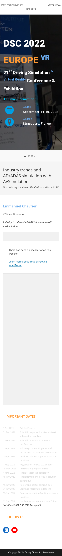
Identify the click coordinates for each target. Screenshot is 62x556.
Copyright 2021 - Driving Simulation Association (31, 552)
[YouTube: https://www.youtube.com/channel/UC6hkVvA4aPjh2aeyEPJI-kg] (14, 530)
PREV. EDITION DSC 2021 (13, 5)
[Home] (4, 187)
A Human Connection (18, 99)
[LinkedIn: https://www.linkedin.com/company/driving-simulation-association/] (6, 530)
